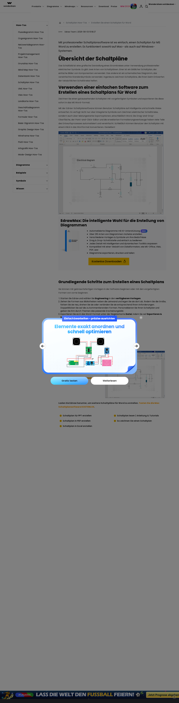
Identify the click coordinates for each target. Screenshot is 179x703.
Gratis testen (69, 380)
